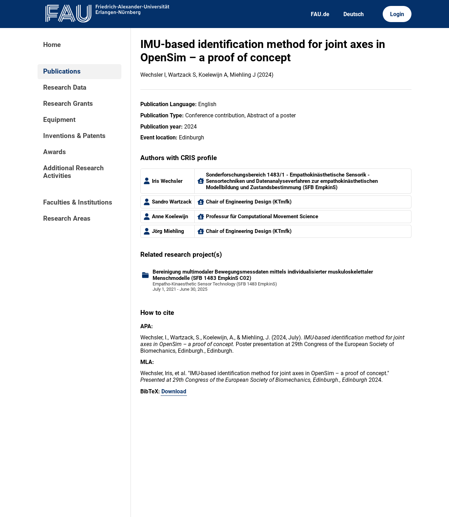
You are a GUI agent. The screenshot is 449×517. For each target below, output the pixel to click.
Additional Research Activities (73, 172)
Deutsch (353, 14)
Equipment (59, 120)
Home (52, 45)
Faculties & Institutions (77, 202)
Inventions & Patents (74, 136)
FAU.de (320, 14)
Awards (54, 152)
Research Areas (67, 218)
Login (397, 14)
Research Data (64, 87)
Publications (62, 71)
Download (173, 391)
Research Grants (68, 104)
